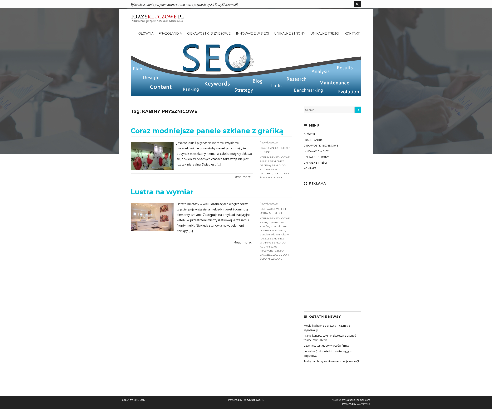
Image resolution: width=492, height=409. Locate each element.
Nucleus (336, 400)
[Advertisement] (332, 247)
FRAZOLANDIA (170, 33)
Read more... (243, 177)
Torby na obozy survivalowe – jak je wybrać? (331, 361)
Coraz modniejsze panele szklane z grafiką (207, 131)
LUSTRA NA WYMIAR (272, 230)
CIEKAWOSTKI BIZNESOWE (209, 33)
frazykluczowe (269, 142)
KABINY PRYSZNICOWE (275, 157)
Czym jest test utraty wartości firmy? (326, 345)
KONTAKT (352, 33)
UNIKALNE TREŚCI (324, 33)
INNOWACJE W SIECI (252, 33)
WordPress (363, 404)
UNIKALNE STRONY (289, 33)
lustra (284, 226)
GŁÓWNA (145, 33)
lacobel (275, 226)
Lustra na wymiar (162, 192)
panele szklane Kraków (274, 234)
